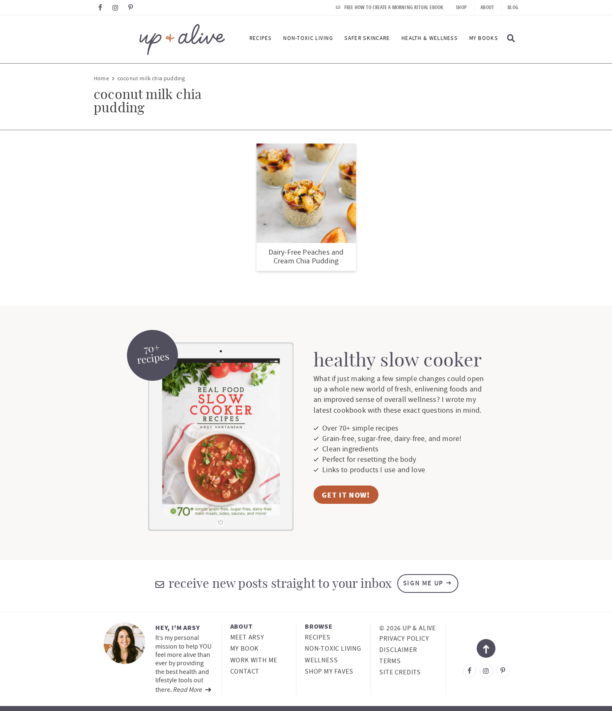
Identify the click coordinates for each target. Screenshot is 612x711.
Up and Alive (159, 39)
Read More (188, 689)
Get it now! (346, 495)
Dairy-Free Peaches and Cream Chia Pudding (306, 257)
